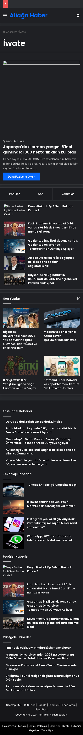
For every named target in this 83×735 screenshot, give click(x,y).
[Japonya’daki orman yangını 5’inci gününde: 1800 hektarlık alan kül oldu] (41, 99)
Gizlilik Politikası (38, 725)
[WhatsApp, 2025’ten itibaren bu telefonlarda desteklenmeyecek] (13, 541)
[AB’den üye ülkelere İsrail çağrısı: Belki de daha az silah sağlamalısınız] (14, 263)
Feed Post (42, 709)
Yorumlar (68, 194)
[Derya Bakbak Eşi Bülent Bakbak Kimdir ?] (14, 211)
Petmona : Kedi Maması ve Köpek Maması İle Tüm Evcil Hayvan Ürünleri (61, 384)
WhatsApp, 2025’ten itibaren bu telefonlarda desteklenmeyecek (50, 538)
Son (40, 194)
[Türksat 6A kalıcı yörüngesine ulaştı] (13, 490)
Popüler (14, 194)
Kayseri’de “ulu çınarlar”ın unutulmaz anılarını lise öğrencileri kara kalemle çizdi (52, 279)
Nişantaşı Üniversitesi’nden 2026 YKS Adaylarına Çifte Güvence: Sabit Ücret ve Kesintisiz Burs (20, 340)
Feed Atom (68, 704)
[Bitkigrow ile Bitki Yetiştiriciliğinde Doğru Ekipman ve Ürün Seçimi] (21, 366)
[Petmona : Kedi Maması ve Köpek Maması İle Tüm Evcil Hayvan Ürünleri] (62, 366)
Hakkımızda (9, 725)
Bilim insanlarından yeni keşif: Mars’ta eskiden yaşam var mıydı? (51, 504)
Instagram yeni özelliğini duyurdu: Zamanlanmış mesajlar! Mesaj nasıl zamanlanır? (52, 523)
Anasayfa (11, 31)
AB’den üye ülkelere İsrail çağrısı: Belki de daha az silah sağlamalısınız (51, 262)
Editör (9, 141)
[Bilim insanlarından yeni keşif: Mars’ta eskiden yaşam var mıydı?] (13, 507)
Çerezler (55, 725)
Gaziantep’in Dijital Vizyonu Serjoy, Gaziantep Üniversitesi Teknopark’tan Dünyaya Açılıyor (53, 245)
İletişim (22, 725)
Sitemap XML (14, 704)
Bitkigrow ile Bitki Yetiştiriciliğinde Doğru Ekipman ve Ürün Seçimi (19, 384)
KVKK (65, 725)
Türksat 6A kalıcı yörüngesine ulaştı (52, 485)
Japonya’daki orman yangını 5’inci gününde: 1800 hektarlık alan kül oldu (39, 149)
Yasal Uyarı (47, 730)
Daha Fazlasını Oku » (21, 176)
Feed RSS (54, 704)
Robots (42, 704)
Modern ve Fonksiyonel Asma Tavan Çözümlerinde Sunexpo (60, 336)
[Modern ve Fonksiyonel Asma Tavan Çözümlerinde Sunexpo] (62, 318)
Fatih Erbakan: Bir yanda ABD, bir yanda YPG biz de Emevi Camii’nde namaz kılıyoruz (52, 227)
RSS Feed (30, 704)
